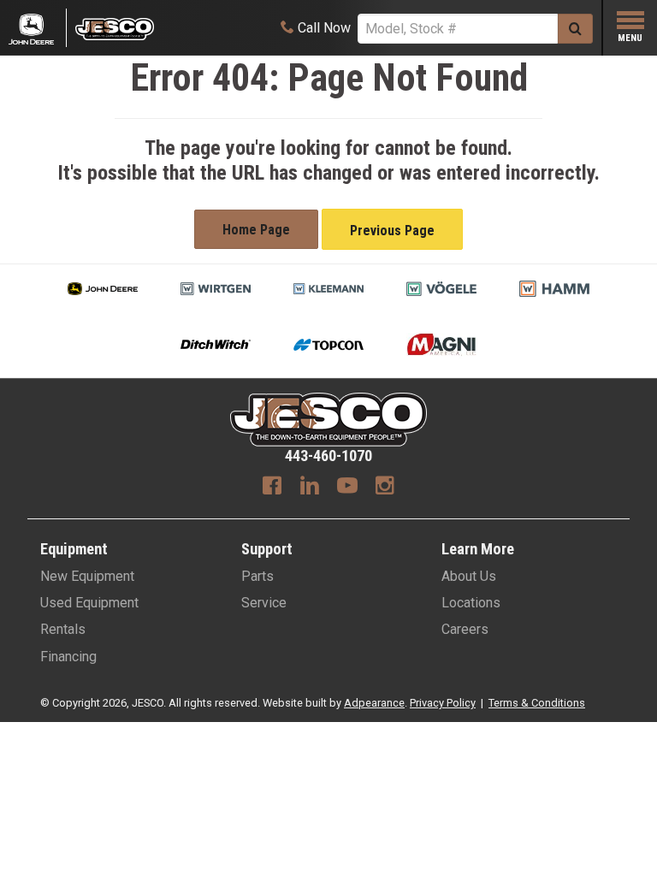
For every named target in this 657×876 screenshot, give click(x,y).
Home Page (256, 230)
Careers (464, 629)
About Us (468, 576)
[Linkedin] (309, 488)
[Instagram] (385, 488)
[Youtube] (347, 488)
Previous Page (392, 230)
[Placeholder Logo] (38, 28)
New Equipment (87, 576)
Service (264, 603)
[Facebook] (272, 488)
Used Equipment (89, 603)
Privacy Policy (443, 702)
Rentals (63, 629)
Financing (68, 656)
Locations (470, 603)
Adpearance (374, 702)
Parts (257, 576)
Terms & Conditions (536, 702)
